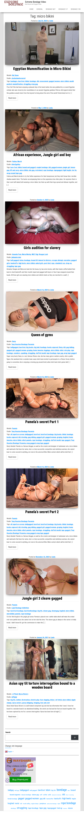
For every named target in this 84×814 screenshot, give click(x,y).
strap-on (69, 263)
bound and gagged (29, 167)
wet (48, 703)
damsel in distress (44, 260)
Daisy (14, 341)
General (39, 9)
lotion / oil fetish (56, 700)
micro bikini (65, 81)
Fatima (14, 161)
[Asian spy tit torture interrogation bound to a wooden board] (42, 659)
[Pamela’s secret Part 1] (42, 398)
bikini (27, 81)
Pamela (14, 428)
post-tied (47, 263)
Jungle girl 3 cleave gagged (42, 598)
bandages (13, 81)
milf (21, 803)
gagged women (54, 81)
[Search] (74, 737)
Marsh (19, 161)
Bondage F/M (75, 9)
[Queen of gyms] (42, 311)
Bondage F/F (63, 9)
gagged (21, 798)
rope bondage (48, 170)
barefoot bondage (47, 434)
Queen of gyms (42, 335)
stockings (13, 808)
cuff (41, 795)
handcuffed (49, 799)
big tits (39, 611)
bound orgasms (15, 795)
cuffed (45, 795)
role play (67, 350)
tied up (59, 808)
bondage (33, 81)
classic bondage (26, 795)
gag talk (42, 799)
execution (67, 260)
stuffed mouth (41, 353)
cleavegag (55, 611)
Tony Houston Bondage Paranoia (22, 344)
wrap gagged (31, 443)
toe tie (74, 170)
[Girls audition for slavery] (42, 222)
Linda (51, 21)
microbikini (10, 614)
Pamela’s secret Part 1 (42, 422)
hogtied (65, 437)
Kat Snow (15, 75)
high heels (22, 263)
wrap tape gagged (70, 353)
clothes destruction (23, 700)
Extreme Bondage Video (35, 2)
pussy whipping (27, 703)
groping (29, 350)
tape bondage (51, 353)
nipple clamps (35, 803)
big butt (37, 347)
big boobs (29, 347)
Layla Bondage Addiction (20, 608)
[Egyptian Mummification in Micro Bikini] (42, 43)
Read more (12, 98)
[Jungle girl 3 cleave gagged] (42, 576)
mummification (17, 84)
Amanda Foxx (16, 254)
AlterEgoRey (15, 164)
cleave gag (47, 611)
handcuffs (14, 263)
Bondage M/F (50, 9)
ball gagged (14, 260)
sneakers (17, 353)
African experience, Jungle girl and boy (42, 155)
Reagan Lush (43, 254)
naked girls (39, 263)
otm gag (31, 170)
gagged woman (21, 350)
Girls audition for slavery (42, 248)
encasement (44, 81)
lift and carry (14, 170)
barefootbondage (30, 611)
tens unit (43, 703)
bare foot (13, 167)
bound (73, 790)
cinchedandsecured (18, 78)
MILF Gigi (35, 254)
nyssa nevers (17, 703)
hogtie (74, 799)
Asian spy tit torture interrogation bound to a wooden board (42, 685)
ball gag (17, 790)
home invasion (38, 350)
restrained (39, 170)
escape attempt (57, 260)
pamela (28, 440)
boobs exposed (52, 347)
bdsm (21, 260)
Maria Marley (26, 254)
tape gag (18, 266)
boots (69, 790)
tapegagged (58, 170)
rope (52, 263)
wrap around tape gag (14, 173)
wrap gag (34, 84)
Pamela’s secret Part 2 (42, 512)
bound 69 (34, 260)
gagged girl (11, 350)
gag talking (70, 347)
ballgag (11, 790)
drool (67, 795)
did (38, 81)
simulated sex (60, 263)
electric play (35, 700)
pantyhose (43, 803)
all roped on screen (17, 434)
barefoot (21, 81)
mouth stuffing (26, 803)
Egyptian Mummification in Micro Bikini (42, 69)
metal (17, 803)
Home (31, 9)
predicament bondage (52, 803)
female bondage (12, 799)
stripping (36, 703)
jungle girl (66, 167)
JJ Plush (15, 694)
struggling (27, 84)
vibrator (70, 808)
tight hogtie (67, 170)
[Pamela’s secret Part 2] (42, 488)
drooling (24, 437)
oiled (61, 350)
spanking (24, 353)
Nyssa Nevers (23, 694)
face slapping (44, 700)
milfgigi (14, 697)
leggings (47, 350)
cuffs (49, 795)
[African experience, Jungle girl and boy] (42, 130)
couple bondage (42, 167)
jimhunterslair (16, 257)
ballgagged (14, 347)
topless (65, 808)
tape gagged (65, 440)
